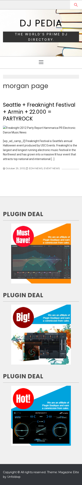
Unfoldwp (13, 477)
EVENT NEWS (52, 168)
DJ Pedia (41, 23)
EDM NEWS (36, 168)
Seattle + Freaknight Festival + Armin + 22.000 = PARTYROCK (39, 111)
